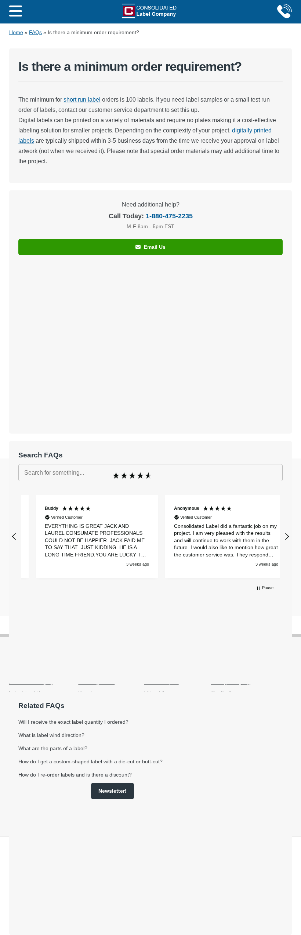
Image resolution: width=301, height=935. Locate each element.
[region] (150, 536)
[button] (14, 536)
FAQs (35, 32)
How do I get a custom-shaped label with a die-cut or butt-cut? (90, 761)
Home (16, 32)
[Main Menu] (15, 12)
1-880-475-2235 (169, 216)
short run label (82, 99)
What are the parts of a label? (52, 748)
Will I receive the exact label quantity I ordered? (73, 722)
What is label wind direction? (51, 735)
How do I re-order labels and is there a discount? (75, 775)
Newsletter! (112, 791)
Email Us (154, 247)
